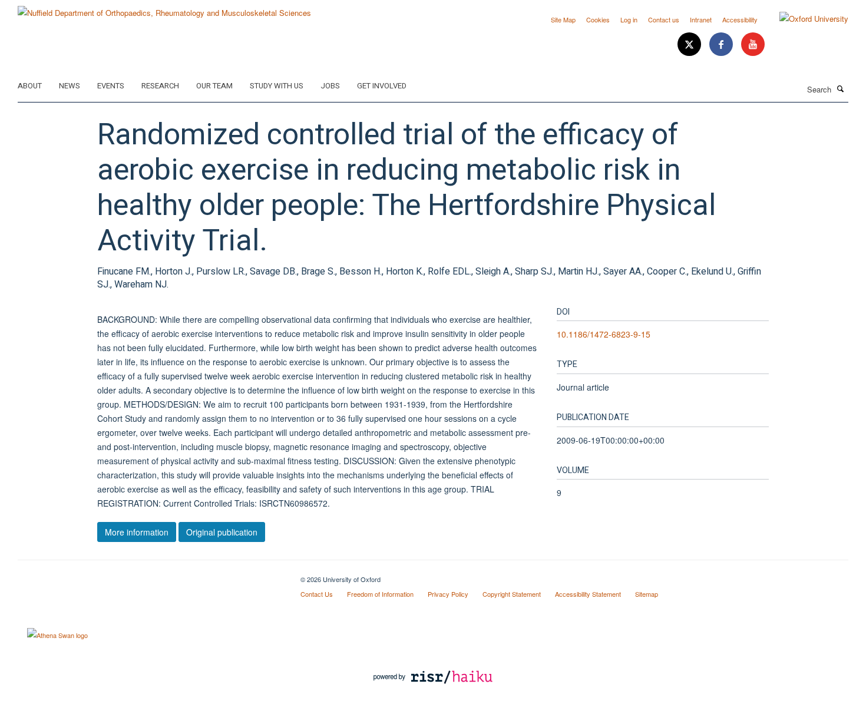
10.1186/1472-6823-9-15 (603, 334)
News (69, 85)
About (30, 85)
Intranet (701, 19)
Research (160, 85)
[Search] (840, 88)
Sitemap (646, 594)
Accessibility (740, 19)
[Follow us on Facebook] (722, 44)
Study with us (276, 85)
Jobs (330, 85)
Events (110, 85)
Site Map (563, 19)
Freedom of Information (380, 594)
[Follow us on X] (690, 44)
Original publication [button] (221, 532)
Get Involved (381, 85)
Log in (628, 19)
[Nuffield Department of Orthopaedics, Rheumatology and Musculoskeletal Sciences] (164, 8)
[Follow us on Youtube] (753, 44)
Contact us (663, 19)
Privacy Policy (448, 594)
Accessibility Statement (588, 594)
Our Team (214, 85)
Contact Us (316, 594)
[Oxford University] (805, 19)
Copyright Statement (511, 594)
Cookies (598, 19)
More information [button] (136, 532)
